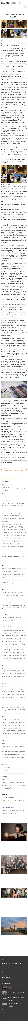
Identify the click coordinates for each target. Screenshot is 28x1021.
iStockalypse (13, 273)
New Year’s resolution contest (8, 198)
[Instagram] (4, 1013)
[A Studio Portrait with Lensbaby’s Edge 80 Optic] (4, 987)
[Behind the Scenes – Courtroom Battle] (4, 993)
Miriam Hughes (6, 501)
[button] (25, 7)
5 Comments (11, 1000)
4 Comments (11, 993)
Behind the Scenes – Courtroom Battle (16, 992)
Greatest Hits (5, 977)
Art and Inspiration (6, 975)
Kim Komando (6, 481)
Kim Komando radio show (11, 198)
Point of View (5, 979)
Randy (4, 565)
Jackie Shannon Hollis (8, 807)
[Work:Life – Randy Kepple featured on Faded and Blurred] (4, 998)
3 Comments (11, 1006)
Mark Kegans (5, 794)
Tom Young (5, 740)
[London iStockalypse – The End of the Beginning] (4, 1004)
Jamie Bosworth (6, 603)
